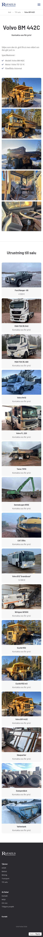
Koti (9, 12)
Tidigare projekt (8, 906)
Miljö (4, 899)
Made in (32, 934)
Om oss (4, 903)
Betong (4, 875)
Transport (5, 878)
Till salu (18, 12)
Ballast (4, 871)
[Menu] (39, 4)
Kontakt (5, 896)
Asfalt (4, 868)
